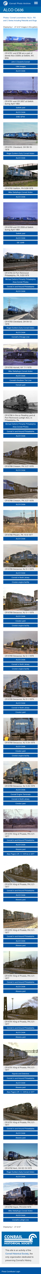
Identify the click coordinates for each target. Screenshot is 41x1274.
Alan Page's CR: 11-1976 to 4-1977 (20, 854)
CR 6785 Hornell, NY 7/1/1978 (18, 367)
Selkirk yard (20, 107)
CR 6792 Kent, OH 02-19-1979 (18, 1168)
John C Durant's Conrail (20, 61)
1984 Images (21, 66)
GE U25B (20, 242)
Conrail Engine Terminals (20, 794)
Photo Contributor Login (11, 1271)
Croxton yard (20, 621)
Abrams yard (20, 849)
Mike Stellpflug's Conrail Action (20, 192)
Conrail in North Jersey (20, 577)
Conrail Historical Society (17, 1253)
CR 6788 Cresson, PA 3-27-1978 (19, 466)
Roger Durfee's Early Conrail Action (20, 153)
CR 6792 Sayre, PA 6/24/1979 (18, 1206)
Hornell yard (20, 385)
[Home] (6, 3)
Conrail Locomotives (18, 17)
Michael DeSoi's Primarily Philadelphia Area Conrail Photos (20, 280)
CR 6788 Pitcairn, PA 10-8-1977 (19, 534)
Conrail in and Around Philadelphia (20, 286)
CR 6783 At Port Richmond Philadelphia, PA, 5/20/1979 (17, 274)
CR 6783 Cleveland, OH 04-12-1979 (18, 322)
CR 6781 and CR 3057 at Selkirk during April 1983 (19, 102)
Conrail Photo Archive (20, 3)
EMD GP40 (20, 116)
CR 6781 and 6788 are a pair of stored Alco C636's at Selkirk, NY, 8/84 (19, 55)
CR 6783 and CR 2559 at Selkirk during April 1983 (19, 228)
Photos (6, 17)
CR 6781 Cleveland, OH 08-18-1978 (18, 148)
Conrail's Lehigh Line (20, 1220)
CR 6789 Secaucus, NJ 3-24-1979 (20, 742)
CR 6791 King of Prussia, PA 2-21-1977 (20, 835)
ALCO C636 (20, 71)
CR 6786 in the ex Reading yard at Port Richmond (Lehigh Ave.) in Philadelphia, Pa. (20, 417)
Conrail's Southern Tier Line (20, 380)
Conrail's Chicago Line (20, 337)
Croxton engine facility (20, 582)
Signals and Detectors (20, 1073)
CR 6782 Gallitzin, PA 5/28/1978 (19, 188)
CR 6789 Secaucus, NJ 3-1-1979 (19, 569)
